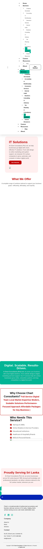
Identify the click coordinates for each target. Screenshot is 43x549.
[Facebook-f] (5, 515)
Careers (23, 124)
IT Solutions (26, 116)
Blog (26, 129)
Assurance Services (27, 87)
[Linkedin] (9, 515)
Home (23, 69)
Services (23, 72)
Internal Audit (26, 92)
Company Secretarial (27, 75)
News (5, 524)
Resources (24, 126)
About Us (6, 522)
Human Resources (27, 121)
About (23, 131)
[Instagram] (12, 515)
